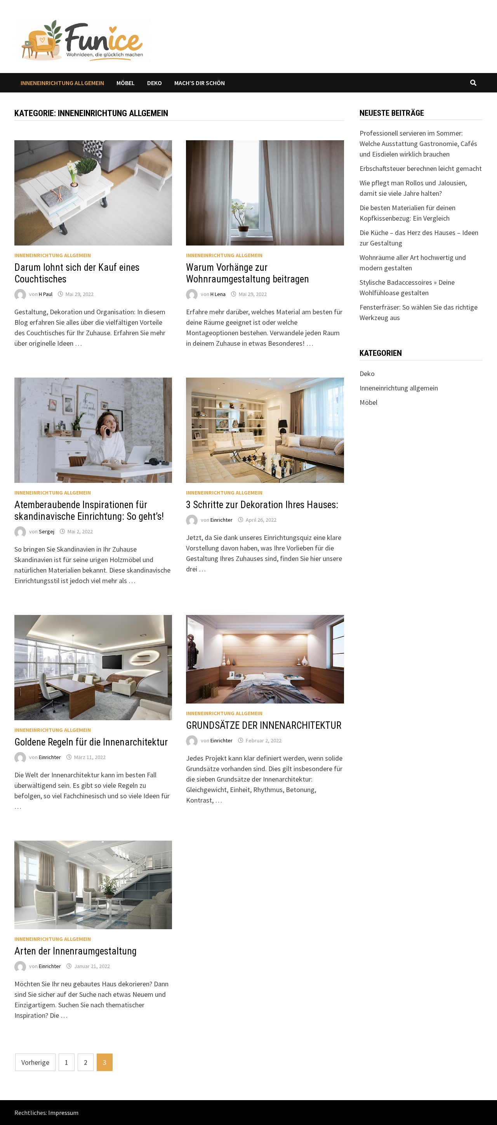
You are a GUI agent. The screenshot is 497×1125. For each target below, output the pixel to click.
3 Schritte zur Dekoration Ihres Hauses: (262, 504)
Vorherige (35, 1062)
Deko (154, 83)
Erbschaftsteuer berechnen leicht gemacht (421, 168)
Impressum (63, 1112)
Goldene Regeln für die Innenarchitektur (91, 742)
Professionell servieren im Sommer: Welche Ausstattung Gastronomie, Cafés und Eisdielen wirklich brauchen (418, 143)
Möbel (125, 83)
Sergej (46, 531)
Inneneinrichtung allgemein (62, 83)
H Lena (218, 294)
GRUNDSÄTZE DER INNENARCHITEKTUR (263, 725)
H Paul (45, 294)
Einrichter (221, 519)
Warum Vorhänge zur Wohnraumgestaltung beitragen (247, 273)
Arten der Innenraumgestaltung (75, 951)
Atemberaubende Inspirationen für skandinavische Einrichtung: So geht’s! (89, 510)
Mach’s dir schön (199, 83)
